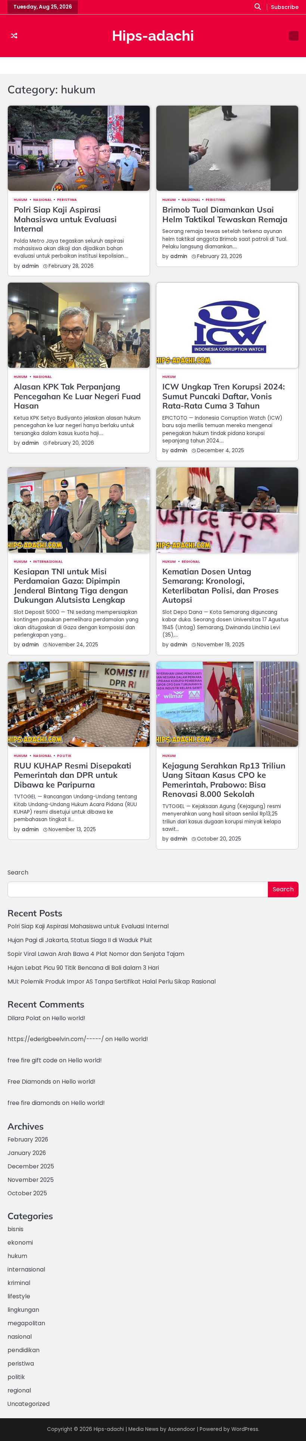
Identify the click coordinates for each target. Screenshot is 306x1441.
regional (191, 561)
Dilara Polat (24, 1018)
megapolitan (26, 1323)
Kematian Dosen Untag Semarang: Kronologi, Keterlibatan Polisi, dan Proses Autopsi (220, 585)
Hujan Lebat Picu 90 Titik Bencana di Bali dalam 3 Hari (83, 968)
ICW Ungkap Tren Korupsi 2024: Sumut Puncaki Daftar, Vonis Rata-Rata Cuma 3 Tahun (223, 396)
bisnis (15, 1229)
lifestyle (18, 1296)
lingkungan (23, 1310)
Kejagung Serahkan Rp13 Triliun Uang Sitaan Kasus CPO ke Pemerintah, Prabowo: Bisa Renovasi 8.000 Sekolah (223, 780)
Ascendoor (181, 1429)
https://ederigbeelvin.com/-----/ (55, 1039)
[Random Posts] (14, 36)
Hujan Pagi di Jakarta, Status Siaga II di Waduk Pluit (79, 940)
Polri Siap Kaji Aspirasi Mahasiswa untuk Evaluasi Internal (65, 219)
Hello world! (68, 1018)
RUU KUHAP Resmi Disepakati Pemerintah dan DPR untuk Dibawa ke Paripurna (72, 775)
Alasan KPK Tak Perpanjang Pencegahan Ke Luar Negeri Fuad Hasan (77, 396)
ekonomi (20, 1242)
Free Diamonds (29, 1082)
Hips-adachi (153, 36)
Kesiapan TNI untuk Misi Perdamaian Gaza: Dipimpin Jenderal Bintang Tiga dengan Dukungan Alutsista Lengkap (71, 585)
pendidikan (23, 1350)
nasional (42, 199)
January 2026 (26, 1153)
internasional (47, 561)
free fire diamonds (33, 1103)
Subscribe (285, 7)
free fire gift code (32, 1060)
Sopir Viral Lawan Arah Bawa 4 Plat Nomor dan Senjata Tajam (95, 954)
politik (64, 755)
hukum (21, 199)
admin (30, 266)
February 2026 (27, 1139)
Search (17, 872)
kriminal (18, 1283)
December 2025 (30, 1166)
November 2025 (30, 1180)
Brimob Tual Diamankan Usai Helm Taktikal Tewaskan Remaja (224, 214)
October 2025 (27, 1193)
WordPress (244, 1429)
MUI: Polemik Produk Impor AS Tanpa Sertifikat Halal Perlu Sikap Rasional (111, 981)
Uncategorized (28, 1404)
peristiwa (67, 199)
